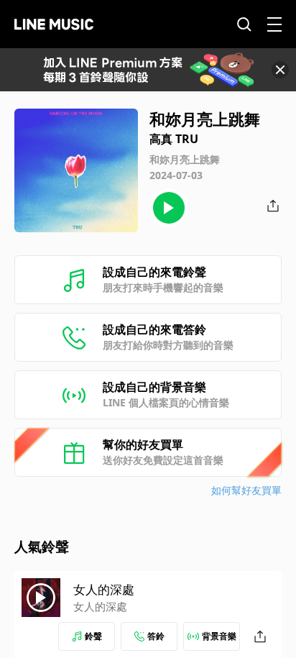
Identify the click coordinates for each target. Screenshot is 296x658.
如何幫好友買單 (246, 490)
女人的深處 (103, 589)
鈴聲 (93, 636)
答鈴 (156, 636)
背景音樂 (219, 636)
